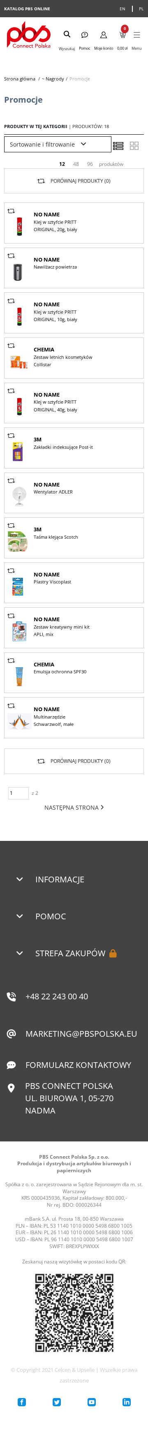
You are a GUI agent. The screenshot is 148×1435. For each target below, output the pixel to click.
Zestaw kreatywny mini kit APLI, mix (62, 630)
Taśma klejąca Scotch (56, 537)
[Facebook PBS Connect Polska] (22, 1402)
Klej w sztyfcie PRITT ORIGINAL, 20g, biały (55, 225)
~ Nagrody (53, 79)
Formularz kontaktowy (78, 1064)
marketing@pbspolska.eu (81, 1033)
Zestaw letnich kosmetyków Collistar (63, 360)
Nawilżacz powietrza (55, 267)
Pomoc (50, 916)
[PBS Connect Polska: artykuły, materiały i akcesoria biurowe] (28, 35)
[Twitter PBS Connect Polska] (56, 1402)
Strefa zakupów (70, 953)
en (123, 8)
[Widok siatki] (134, 146)
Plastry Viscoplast (52, 582)
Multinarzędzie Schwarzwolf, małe (54, 720)
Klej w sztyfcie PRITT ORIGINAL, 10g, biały (55, 315)
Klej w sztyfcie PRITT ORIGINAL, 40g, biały (55, 405)
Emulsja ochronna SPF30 (60, 671)
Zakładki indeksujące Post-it (63, 447)
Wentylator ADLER (53, 492)
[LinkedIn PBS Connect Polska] (126, 1402)
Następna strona (72, 807)
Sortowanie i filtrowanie (43, 144)
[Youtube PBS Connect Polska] (91, 1402)
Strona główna (19, 79)
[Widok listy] (118, 146)
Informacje (59, 879)
